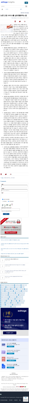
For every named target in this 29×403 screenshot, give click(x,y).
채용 (20, 400)
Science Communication (10, 287)
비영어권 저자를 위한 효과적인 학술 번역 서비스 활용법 (15, 264)
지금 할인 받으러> (11, 360)
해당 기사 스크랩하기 (25, 21)
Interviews (2, 302)
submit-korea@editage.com (8, 380)
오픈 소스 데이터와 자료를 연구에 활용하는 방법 (10, 239)
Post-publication (21, 294)
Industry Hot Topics (13, 296)
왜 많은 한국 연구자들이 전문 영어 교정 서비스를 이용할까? (12, 253)
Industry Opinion (21, 302)
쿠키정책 (10, 400)
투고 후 (22, 287)
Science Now (3, 287)
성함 (2, 184)
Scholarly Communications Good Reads (7, 285)
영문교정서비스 (7, 177)
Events (18, 300)
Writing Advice (7, 302)
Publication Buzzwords (19, 298)
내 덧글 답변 (11, 201)
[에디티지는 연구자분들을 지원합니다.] (8, 2)
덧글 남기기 (20, 21)
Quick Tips (3, 304)
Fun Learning (13, 306)
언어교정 (13, 177)
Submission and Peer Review (13, 294)
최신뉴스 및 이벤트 (20, 289)
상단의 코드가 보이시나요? (6, 207)
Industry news (22, 300)
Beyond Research (17, 285)
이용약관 (15, 400)
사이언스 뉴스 (23, 285)
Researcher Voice (17, 287)
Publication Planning (4, 294)
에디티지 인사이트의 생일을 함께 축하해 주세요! (14, 276)
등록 (21, 9)
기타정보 (2, 291)
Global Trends (3, 300)
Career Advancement (4, 298)
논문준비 (2, 289)
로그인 (7, 9)
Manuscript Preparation (9, 291)
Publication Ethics (11, 298)
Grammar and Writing (17, 291)
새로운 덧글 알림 (6, 199)
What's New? (9, 300)
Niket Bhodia (14, 17)
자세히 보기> (10, 346)
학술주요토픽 (13, 289)
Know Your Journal (9, 304)
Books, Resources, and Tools (5, 306)
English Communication (5, 296)
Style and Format (24, 291)
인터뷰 (26, 289)
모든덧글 (5, 201)
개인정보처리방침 (3, 400)
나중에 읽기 (15, 21)
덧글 (2, 192)
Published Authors (14, 302)
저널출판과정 (7, 289)
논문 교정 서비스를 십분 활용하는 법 (11, 259)
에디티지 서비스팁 (25, 12)
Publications (14, 300)
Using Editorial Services (17, 304)
